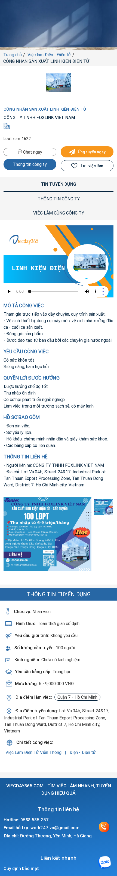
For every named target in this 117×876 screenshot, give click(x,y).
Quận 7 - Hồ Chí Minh (77, 697)
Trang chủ (12, 54)
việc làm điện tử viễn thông (34, 752)
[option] (48, 534)
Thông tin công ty (30, 164)
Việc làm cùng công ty (58, 213)
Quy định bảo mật (21, 868)
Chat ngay (32, 152)
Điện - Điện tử (82, 752)
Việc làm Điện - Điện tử (49, 54)
